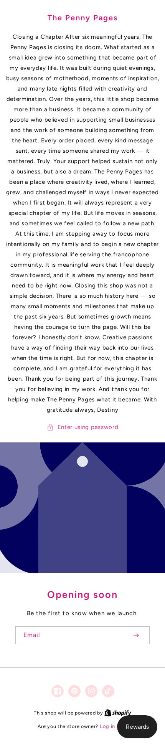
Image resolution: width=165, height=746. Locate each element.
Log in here (113, 726)
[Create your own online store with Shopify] (117, 713)
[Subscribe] (135, 635)
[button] (83, 427)
